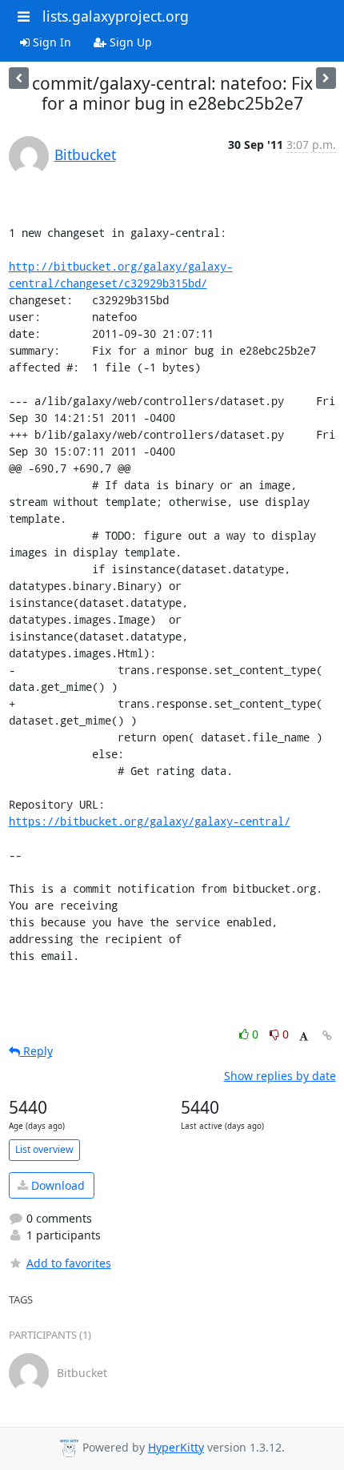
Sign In (50, 42)
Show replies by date (280, 1075)
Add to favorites (68, 1263)
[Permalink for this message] (327, 1035)
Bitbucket (85, 154)
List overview (44, 1149)
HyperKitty (176, 1447)
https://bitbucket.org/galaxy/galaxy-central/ (149, 821)
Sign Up (129, 42)
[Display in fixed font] (303, 1036)
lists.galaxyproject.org (115, 16)
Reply (36, 1050)
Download (56, 1185)
